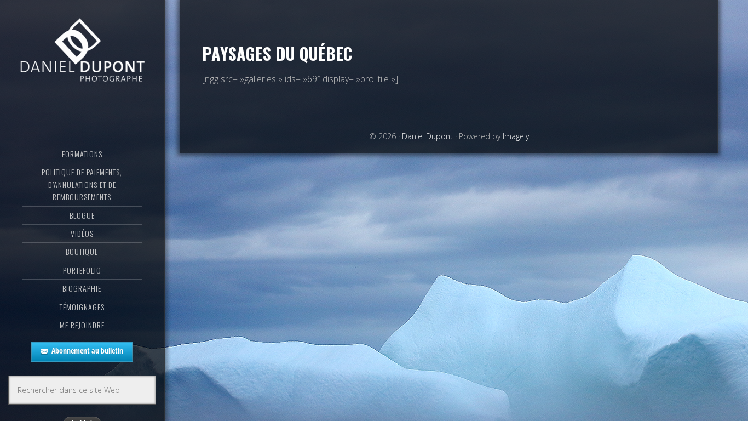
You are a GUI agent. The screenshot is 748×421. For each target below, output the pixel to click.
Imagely (516, 136)
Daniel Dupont (82, 52)
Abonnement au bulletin (87, 350)
